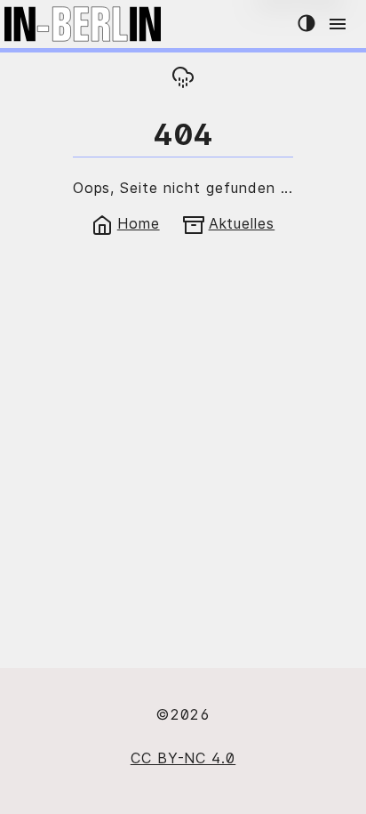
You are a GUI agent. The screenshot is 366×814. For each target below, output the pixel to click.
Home (138, 223)
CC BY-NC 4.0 (183, 758)
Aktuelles (242, 223)
